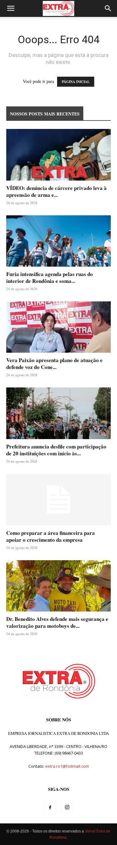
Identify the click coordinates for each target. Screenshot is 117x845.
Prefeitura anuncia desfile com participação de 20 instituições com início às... (56, 450)
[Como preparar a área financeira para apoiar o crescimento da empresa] (58, 499)
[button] (11, 8)
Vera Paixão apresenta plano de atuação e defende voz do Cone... (54, 363)
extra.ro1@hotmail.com (67, 766)
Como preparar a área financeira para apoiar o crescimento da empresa (50, 536)
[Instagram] (67, 807)
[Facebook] (50, 807)
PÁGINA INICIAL (76, 81)
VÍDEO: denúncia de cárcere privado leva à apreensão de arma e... (56, 191)
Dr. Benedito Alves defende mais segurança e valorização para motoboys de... (57, 622)
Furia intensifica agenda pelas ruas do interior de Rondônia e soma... (49, 277)
